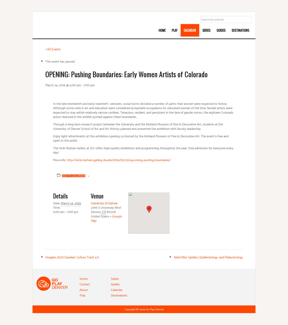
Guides (115, 284)
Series (115, 278)
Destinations (119, 295)
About (84, 290)
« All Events (53, 49)
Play (82, 295)
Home (84, 278)
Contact (85, 284)
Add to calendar (73, 175)
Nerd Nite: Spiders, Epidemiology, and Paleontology (208, 257)
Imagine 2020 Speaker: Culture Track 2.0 (72, 257)
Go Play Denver (65, 24)
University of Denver (104, 203)
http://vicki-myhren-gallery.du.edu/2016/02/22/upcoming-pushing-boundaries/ (119, 160)
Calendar (116, 290)
